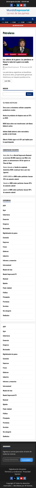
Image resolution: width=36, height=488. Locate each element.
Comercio (6, 219)
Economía (13, 54)
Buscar (5, 88)
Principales (6, 297)
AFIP (6, 54)
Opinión (5, 283)
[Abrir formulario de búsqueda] (32, 19)
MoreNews (17, 486)
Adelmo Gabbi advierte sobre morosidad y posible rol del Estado (16, 132)
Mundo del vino (7, 269)
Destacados (6, 228)
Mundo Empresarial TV (10, 274)
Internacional (22, 54)
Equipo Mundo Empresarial (11, 67)
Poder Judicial (7, 288)
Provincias (6, 301)
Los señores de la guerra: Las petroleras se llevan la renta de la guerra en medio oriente (18, 47)
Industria (6, 256)
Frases (5, 247)
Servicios (6, 306)
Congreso (6, 224)
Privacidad (26, 472)
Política (5, 292)
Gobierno (6, 251)
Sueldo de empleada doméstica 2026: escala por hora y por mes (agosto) (16, 169)
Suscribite (26, 460)
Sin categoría (7, 311)
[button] (3, 19)
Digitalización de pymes (10, 233)
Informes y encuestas (9, 260)
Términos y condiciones (13, 472)
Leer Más (8, 81)
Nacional (5, 279)
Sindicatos (6, 315)
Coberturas (6, 215)
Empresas (6, 242)
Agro (4, 210)
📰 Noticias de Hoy (18, 25)
